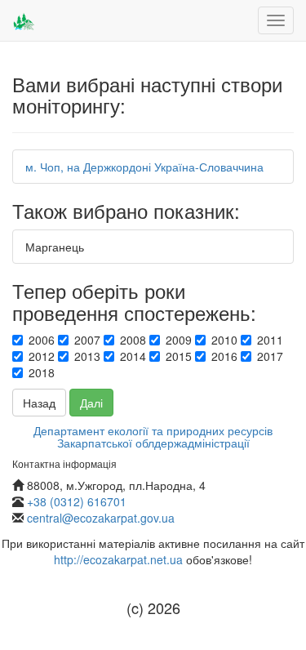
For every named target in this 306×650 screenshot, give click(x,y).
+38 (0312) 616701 (76, 501)
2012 (42, 356)
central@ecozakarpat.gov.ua (101, 518)
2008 (133, 340)
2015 (179, 356)
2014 (133, 356)
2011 (270, 340)
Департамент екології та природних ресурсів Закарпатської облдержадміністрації (153, 436)
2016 (224, 356)
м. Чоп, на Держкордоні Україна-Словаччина (144, 166)
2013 (87, 356)
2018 (42, 372)
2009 (179, 340)
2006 (42, 340)
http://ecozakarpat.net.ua (118, 559)
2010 (224, 340)
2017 (270, 356)
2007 (87, 340)
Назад (39, 402)
